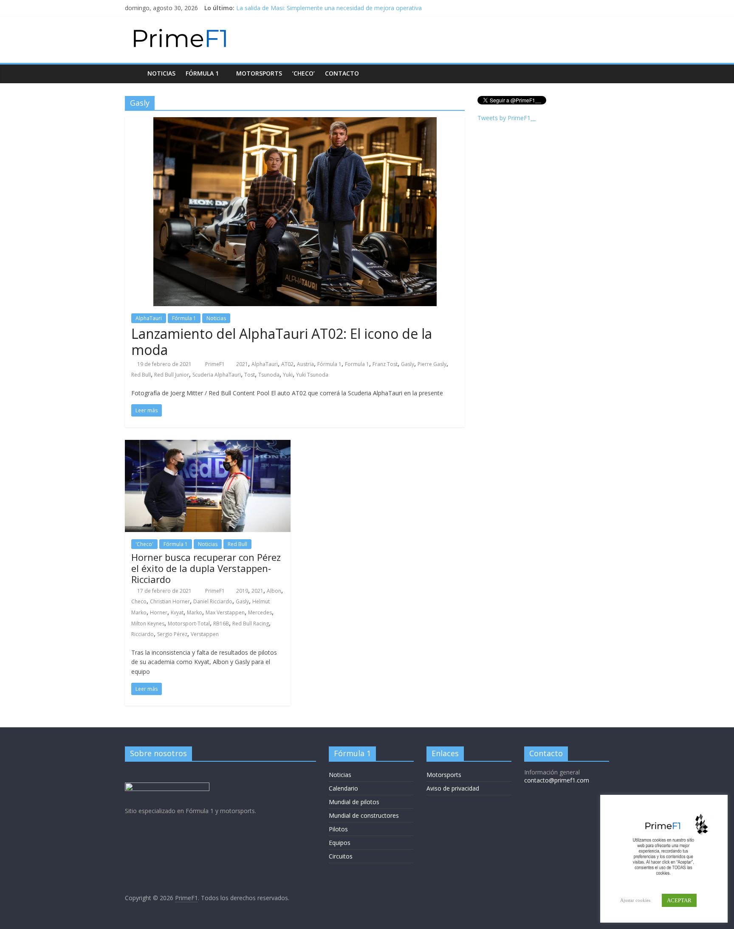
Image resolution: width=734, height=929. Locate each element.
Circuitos (341, 856)
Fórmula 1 (202, 73)
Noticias (161, 73)
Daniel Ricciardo (212, 601)
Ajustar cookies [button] (635, 900)
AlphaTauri (149, 318)
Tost (249, 374)
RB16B (221, 623)
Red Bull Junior (171, 374)
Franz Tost (385, 364)
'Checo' (144, 544)
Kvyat (177, 612)
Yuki (288, 374)
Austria (305, 364)
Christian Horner (170, 601)
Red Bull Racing (250, 623)
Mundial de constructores (364, 815)
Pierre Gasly (432, 364)
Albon (274, 590)
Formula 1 (357, 364)
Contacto (342, 73)
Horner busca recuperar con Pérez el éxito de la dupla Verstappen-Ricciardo (206, 568)
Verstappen (205, 634)
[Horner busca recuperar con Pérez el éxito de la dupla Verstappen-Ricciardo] (208, 445)
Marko (194, 612)
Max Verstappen (225, 612)
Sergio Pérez (172, 634)
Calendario (343, 788)
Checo (139, 601)
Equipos (339, 843)
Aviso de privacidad (452, 788)
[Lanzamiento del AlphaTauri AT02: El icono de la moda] (295, 122)
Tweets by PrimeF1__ (506, 118)
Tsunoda (268, 374)
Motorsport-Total (189, 623)
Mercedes (260, 612)
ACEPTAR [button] (679, 900)
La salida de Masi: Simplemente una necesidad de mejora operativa (329, 8)
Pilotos (338, 829)
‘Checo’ (303, 73)
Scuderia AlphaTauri (216, 374)
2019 (242, 590)
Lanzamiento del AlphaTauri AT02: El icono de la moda (281, 341)
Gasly (407, 364)
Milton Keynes (147, 623)
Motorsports (259, 73)
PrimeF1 (215, 364)
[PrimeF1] (133, 73)
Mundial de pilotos (354, 802)
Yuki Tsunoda (312, 374)
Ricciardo (142, 634)
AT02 (287, 364)
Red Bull (141, 374)
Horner (158, 612)
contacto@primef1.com (556, 780)
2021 (242, 364)
